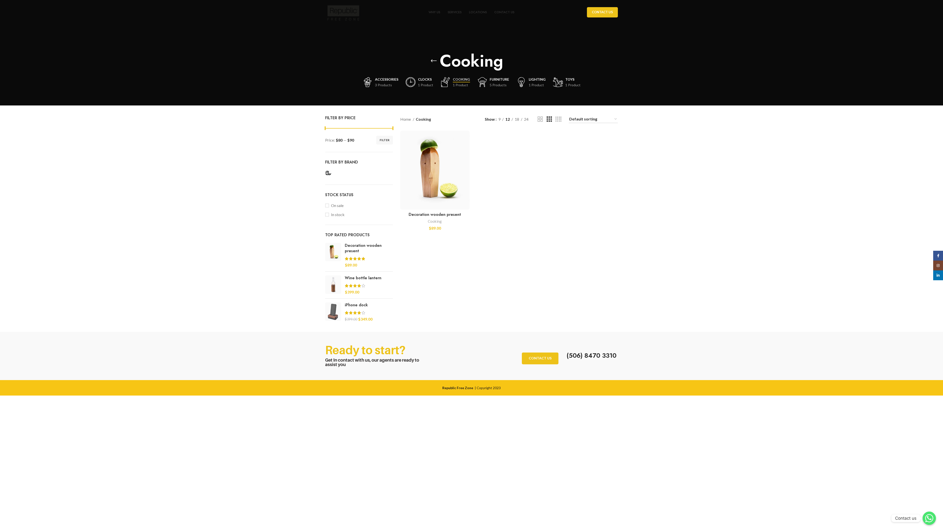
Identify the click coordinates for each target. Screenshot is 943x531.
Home (406, 119)
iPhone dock (356, 305)
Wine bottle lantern (363, 278)
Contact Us (602, 12)
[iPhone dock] (333, 312)
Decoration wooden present (363, 248)
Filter (384, 140)
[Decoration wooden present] (333, 255)
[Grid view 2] (540, 119)
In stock (338, 214)
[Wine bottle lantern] (333, 285)
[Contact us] (929, 518)
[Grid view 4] (558, 119)
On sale (337, 205)
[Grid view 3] (549, 119)
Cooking (435, 221)
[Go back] (434, 61)
